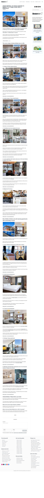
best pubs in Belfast (19, 362)
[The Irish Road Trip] (8, 2)
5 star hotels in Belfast (24, 326)
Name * (5, 429)
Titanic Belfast (5, 32)
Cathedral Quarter (11, 32)
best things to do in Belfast (20, 386)
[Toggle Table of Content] (9, 40)
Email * (14, 429)
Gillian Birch (4, 9)
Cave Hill (16, 32)
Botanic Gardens (14, 297)
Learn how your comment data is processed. (20, 432)
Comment (4, 421)
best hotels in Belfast (19, 29)
